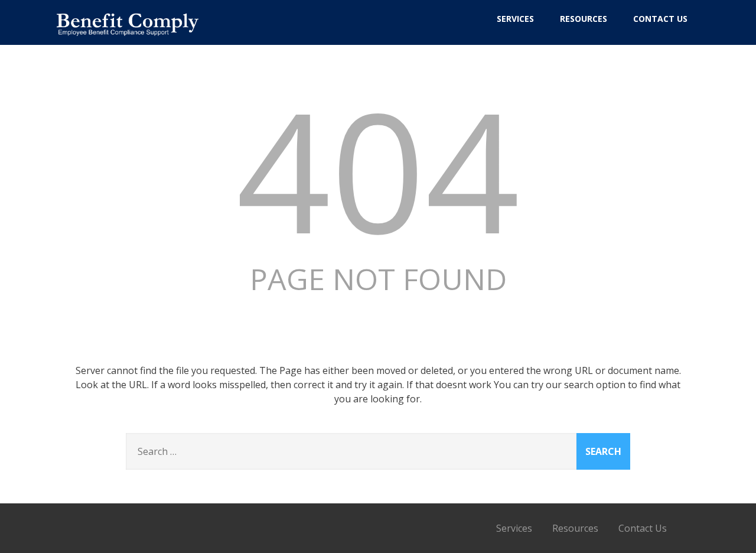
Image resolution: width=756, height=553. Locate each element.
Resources (583, 18)
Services (515, 18)
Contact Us (660, 18)
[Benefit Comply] (127, 39)
